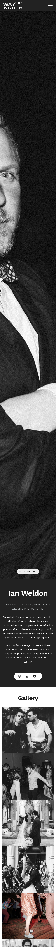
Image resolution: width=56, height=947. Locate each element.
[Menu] (50, 5)
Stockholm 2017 (28, 571)
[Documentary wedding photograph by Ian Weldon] (28, 730)
